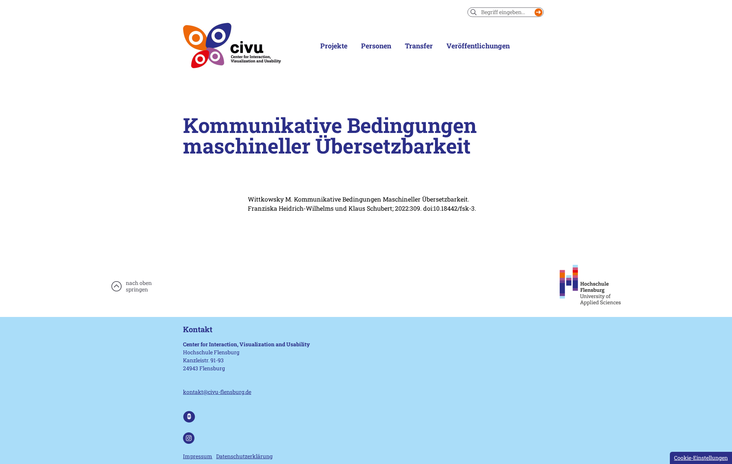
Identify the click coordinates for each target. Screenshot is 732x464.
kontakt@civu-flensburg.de (217, 391)
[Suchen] (539, 12)
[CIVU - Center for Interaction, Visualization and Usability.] (232, 46)
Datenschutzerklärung (244, 456)
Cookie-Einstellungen (701, 457)
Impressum (197, 456)
